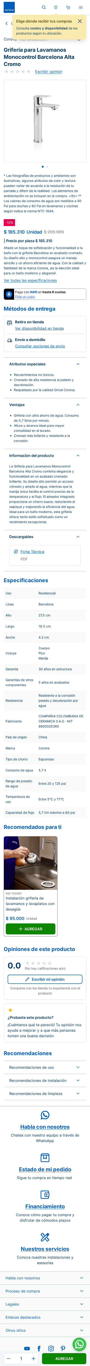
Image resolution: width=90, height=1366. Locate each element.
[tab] (43, 167)
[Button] (8, 1358)
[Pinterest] (63, 1348)
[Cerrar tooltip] (80, 21)
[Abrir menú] (80, 7)
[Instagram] (51, 1348)
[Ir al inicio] (9, 7)
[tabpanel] (45, 121)
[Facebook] (39, 1348)
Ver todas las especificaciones (30, 280)
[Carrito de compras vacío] (68, 7)
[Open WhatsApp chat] (79, 1344)
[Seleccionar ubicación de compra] (55, 7)
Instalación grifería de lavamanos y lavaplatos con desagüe (30, 903)
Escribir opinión (48, 71)
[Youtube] (27, 1348)
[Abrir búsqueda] (43, 7)
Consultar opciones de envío (40, 346)
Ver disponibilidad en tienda (39, 328)
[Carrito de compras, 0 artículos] (68, 7)
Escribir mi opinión (48, 979)
